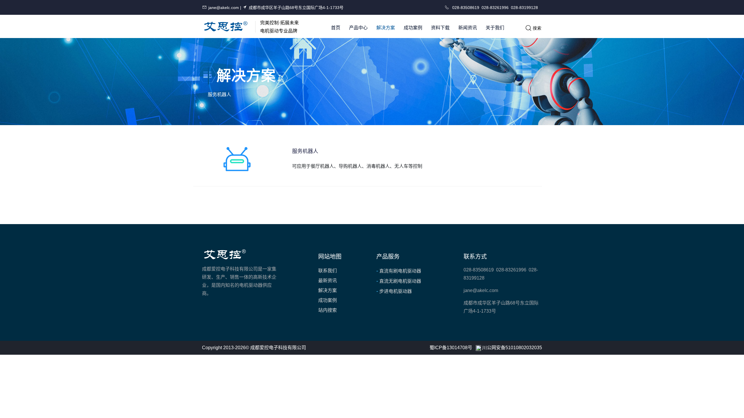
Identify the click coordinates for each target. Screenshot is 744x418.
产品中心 (358, 27)
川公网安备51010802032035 (512, 347)
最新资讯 (327, 280)
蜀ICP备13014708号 (451, 347)
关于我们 (495, 27)
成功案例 (413, 27)
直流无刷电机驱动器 (398, 281)
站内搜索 (327, 310)
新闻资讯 (467, 27)
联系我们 (327, 270)
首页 (335, 27)
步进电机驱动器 (394, 291)
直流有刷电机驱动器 (398, 271)
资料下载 (440, 27)
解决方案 (385, 27)
